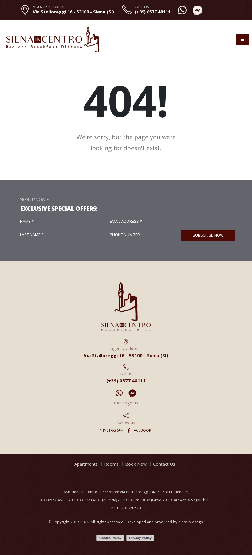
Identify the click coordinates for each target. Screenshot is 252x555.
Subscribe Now (208, 235)
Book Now (136, 464)
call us (126, 373)
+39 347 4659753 (180, 500)
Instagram (113, 430)
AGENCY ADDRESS (48, 7)
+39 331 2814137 (86, 500)
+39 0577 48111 (54, 500)
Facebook (141, 430)
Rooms (111, 464)
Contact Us (164, 464)
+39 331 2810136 (135, 500)
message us (126, 403)
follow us (126, 422)
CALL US (142, 7)
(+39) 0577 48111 (152, 12)
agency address (126, 348)
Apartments (86, 464)
